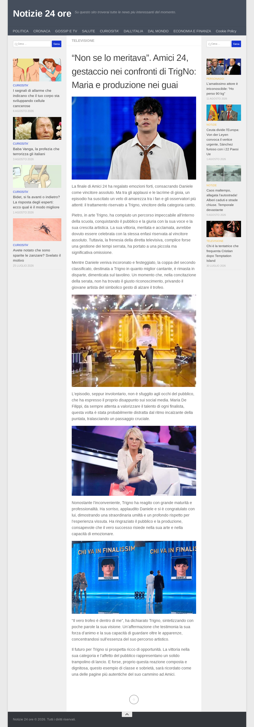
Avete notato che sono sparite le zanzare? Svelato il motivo (37, 255)
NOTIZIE (211, 124)
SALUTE (88, 31)
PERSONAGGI (215, 78)
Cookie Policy (226, 31)
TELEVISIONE (83, 41)
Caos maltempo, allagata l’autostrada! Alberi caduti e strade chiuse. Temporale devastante (222, 200)
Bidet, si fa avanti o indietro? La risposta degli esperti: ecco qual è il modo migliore (36, 202)
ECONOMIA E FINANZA (192, 31)
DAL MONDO (158, 31)
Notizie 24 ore (42, 13)
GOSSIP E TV (66, 31)
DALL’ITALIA (133, 31)
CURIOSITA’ (109, 31)
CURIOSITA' (21, 85)
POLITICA (21, 31)
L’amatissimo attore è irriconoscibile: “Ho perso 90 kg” (222, 88)
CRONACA (41, 31)
